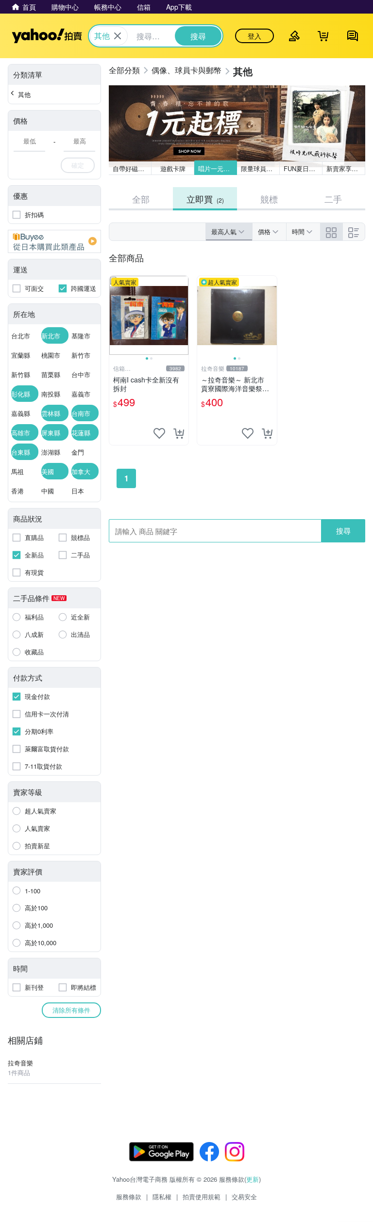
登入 (254, 36)
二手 (333, 198)
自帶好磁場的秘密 (132, 168)
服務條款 (128, 1196)
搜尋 (343, 530)
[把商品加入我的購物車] (179, 433)
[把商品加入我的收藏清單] (159, 433)
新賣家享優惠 (345, 168)
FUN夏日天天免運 (303, 168)
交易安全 (244, 1196)
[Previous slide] (115, 315)
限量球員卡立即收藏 (260, 168)
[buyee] (54, 241)
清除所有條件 (71, 1010)
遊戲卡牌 (173, 168)
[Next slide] (182, 315)
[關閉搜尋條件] (117, 36)
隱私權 (162, 1196)
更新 (252, 1179)
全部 (141, 198)
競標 (269, 198)
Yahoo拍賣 (47, 36)
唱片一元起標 (217, 168)
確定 (77, 165)
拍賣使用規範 (201, 1196)
